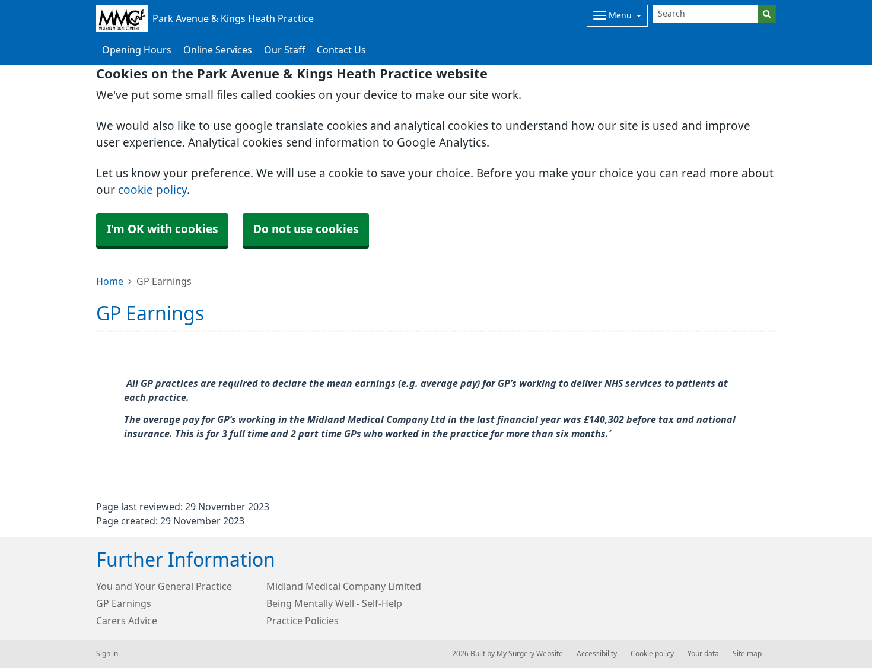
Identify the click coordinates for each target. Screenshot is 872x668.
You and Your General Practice (164, 586)
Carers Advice (126, 620)
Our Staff (284, 50)
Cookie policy (652, 653)
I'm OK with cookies (162, 229)
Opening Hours (136, 50)
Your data (703, 653)
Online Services (217, 50)
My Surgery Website (530, 653)
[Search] (767, 14)
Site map (747, 653)
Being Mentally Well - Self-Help (334, 603)
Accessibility (597, 653)
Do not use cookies (305, 229)
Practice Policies (302, 620)
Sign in (107, 653)
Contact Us (341, 50)
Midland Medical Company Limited (343, 586)
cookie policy (152, 190)
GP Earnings (123, 603)
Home (109, 281)
